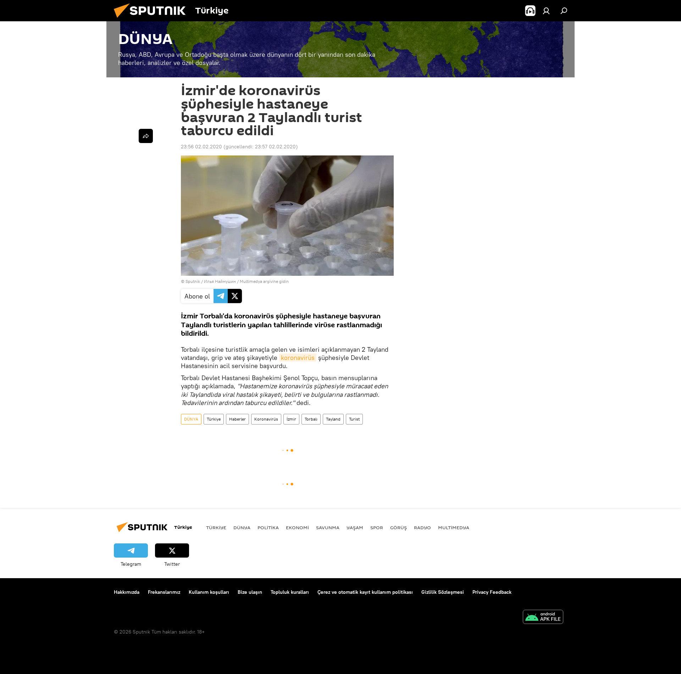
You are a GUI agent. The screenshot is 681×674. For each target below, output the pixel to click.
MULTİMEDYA (453, 527)
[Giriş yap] (546, 11)
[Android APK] (543, 618)
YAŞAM (355, 527)
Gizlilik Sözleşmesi (442, 592)
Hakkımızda (126, 592)
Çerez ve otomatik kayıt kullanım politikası (365, 592)
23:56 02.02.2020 (201, 146)
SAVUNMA (327, 527)
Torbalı (311, 419)
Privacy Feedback (491, 592)
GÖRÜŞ (398, 527)
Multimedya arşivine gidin (264, 281)
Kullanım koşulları (209, 592)
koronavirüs (298, 358)
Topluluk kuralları (290, 592)
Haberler (237, 419)
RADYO (422, 527)
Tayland (333, 419)
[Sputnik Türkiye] (152, 19)
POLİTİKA (268, 527)
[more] (146, 136)
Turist (354, 419)
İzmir (291, 419)
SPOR (376, 527)
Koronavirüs (266, 419)
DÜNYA (191, 419)
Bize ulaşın (250, 592)
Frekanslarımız (164, 592)
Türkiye (214, 419)
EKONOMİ (297, 527)
